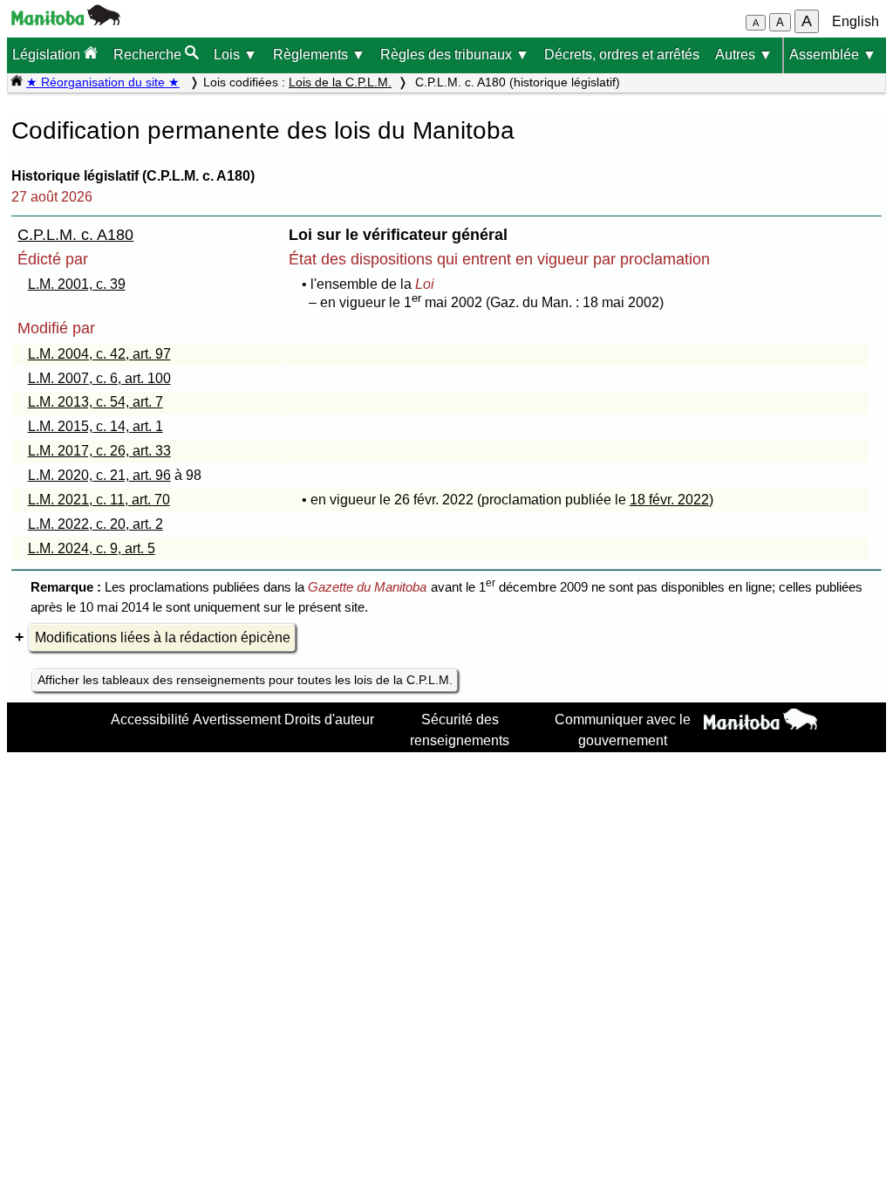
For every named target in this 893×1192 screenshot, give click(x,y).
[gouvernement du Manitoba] (65, 20)
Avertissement (237, 719)
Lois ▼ (235, 54)
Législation (48, 54)
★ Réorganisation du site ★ (103, 82)
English (855, 21)
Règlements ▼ (319, 54)
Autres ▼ (744, 54)
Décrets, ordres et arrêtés (621, 54)
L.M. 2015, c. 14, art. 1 (95, 426)
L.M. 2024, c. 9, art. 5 (91, 548)
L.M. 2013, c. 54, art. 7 (95, 401)
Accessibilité (150, 719)
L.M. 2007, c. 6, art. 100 (99, 378)
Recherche (149, 54)
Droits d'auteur (329, 719)
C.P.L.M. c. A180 (75, 234)
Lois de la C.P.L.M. (340, 82)
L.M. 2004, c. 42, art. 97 (99, 353)
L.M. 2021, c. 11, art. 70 (99, 499)
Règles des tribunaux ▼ (454, 54)
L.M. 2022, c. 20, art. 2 (95, 524)
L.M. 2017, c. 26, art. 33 (99, 450)
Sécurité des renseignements (459, 729)
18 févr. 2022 (669, 499)
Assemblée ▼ (832, 54)
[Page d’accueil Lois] (16, 82)
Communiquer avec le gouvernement (623, 729)
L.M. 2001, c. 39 (77, 284)
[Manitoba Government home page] (760, 721)
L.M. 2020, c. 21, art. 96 (99, 475)
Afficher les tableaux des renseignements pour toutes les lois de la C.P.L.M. (245, 680)
